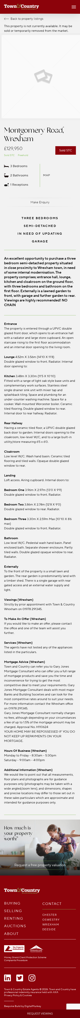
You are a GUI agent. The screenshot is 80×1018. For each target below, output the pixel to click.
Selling (13, 911)
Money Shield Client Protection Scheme (25, 957)
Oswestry (51, 920)
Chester (49, 915)
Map (46, 175)
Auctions (15, 926)
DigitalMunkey (32, 1006)
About (11, 934)
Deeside (49, 929)
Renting (13, 918)
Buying (12, 903)
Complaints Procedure (16, 960)
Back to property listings (26, 19)
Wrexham (50, 924)
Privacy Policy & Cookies (18, 995)
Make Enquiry (40, 202)
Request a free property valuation (40, 865)
